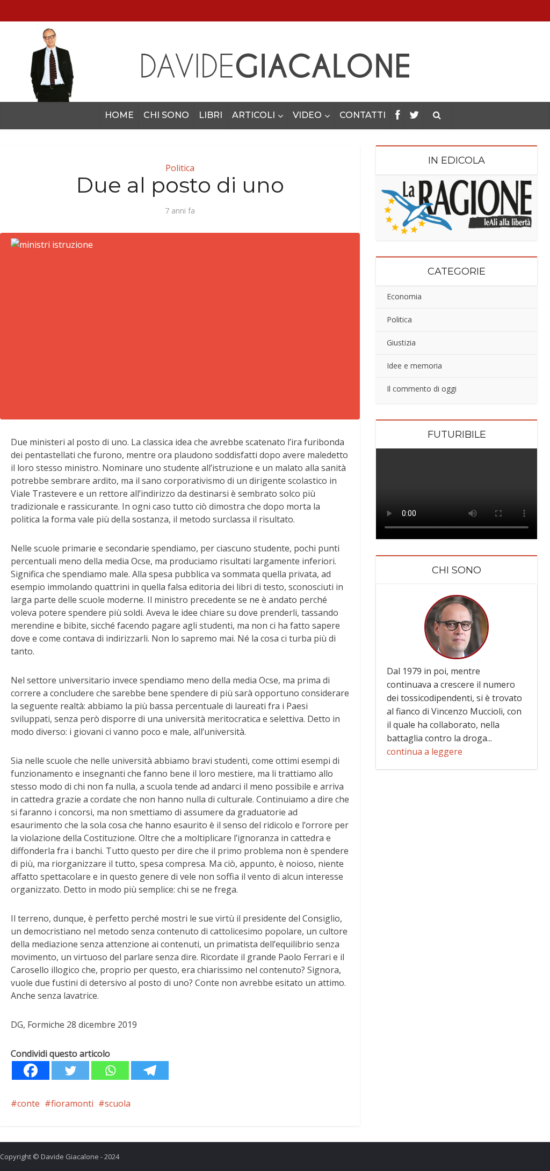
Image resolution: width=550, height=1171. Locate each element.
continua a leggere (424, 751)
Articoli (253, 115)
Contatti (362, 115)
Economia (404, 296)
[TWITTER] (414, 115)
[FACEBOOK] (397, 115)
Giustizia (401, 342)
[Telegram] (150, 1070)
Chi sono (166, 115)
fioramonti (72, 1103)
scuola (118, 1103)
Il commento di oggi (422, 389)
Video (307, 115)
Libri (210, 115)
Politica (179, 168)
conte (28, 1103)
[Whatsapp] (110, 1070)
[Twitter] (70, 1070)
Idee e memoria (414, 365)
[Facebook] (30, 1070)
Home (119, 115)
